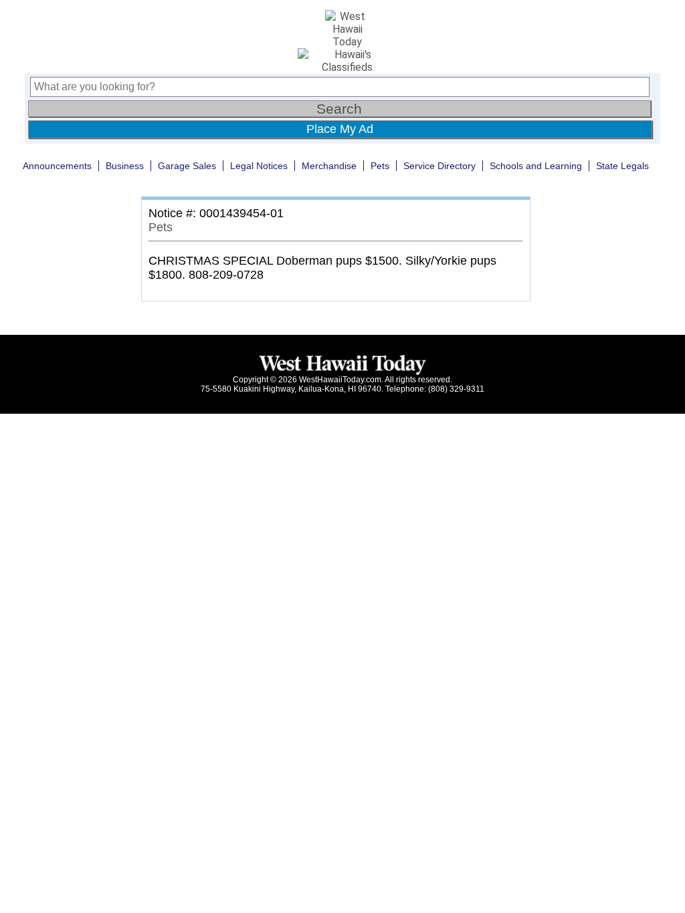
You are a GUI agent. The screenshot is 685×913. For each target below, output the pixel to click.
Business (125, 165)
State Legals (622, 165)
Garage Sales (187, 165)
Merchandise (329, 165)
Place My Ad (339, 129)
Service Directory (439, 165)
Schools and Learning (536, 165)
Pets (380, 165)
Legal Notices (259, 165)
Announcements (57, 165)
